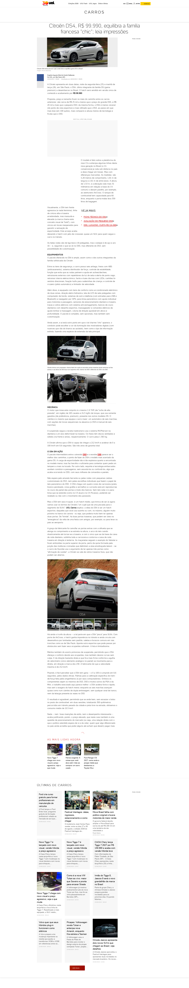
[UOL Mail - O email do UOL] (129, 3)
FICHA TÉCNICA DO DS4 (95, 217)
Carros (94, 12)
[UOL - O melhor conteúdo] (48, 3)
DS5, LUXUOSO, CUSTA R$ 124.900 (100, 225)
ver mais (75, 968)
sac (124, 3)
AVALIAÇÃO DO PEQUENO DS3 (98, 221)
